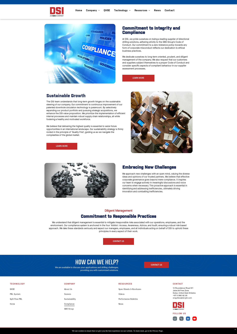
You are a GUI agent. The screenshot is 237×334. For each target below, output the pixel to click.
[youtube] (194, 319)
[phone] (181, 319)
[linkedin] (188, 319)
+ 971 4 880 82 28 (180, 296)
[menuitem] (78, 11)
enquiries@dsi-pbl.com (182, 298)
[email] (175, 319)
